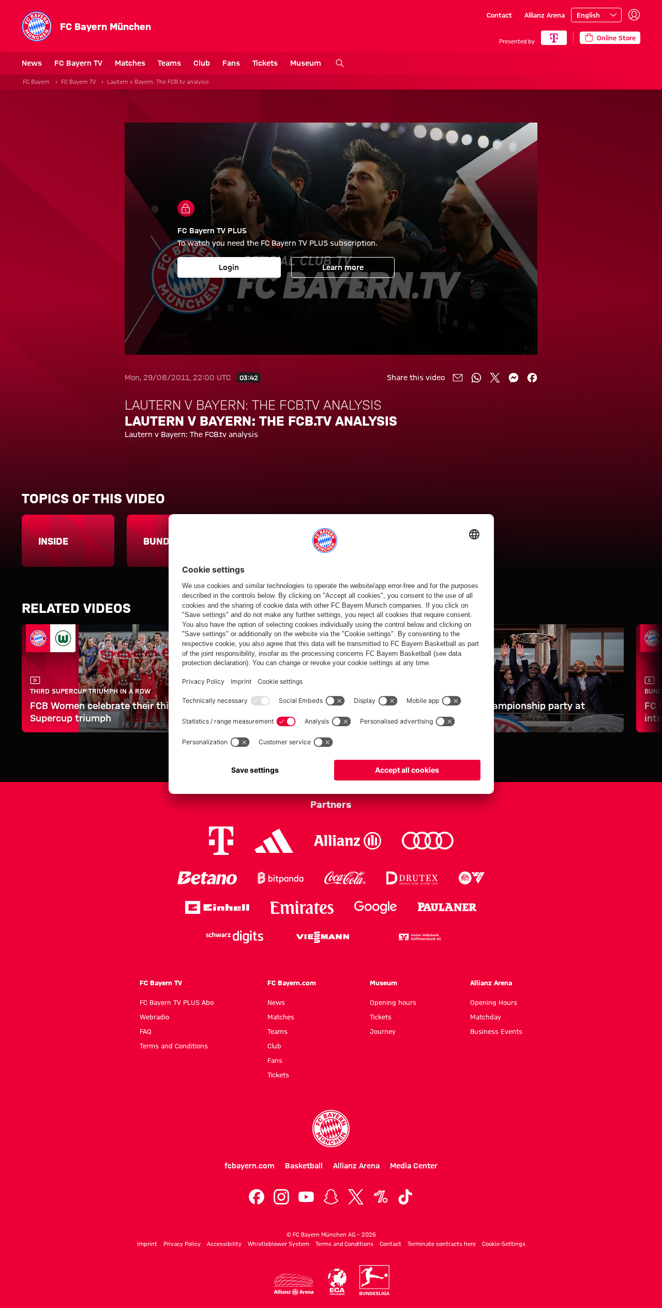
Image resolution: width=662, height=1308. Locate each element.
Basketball (304, 1166)
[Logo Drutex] (412, 877)
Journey (383, 1031)
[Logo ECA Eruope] (337, 1282)
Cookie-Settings (503, 1244)
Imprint (147, 1244)
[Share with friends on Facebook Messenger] (513, 377)
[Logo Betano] (207, 877)
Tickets (265, 63)
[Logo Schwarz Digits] (234, 936)
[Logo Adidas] (273, 841)
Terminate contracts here (442, 1244)
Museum (305, 63)
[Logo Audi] (428, 841)
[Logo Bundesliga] (374, 1280)
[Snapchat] (331, 1197)
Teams (169, 63)
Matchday (485, 1016)
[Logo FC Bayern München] (331, 1128)
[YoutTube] (306, 1197)
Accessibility (224, 1244)
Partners (331, 804)
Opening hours (393, 1002)
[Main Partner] (554, 38)
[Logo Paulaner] (447, 907)
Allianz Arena (544, 15)
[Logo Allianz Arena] (294, 1284)
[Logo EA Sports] (471, 877)
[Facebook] (256, 1197)
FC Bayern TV (78, 63)
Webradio (154, 1016)
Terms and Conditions (174, 1045)
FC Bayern (36, 82)
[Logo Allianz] (347, 841)
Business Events (496, 1031)
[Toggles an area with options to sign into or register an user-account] (634, 15)
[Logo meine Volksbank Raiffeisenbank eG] (419, 936)
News (32, 63)
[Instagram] (281, 1197)
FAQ (146, 1031)
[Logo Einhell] (217, 907)
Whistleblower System (278, 1244)
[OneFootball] (380, 1197)
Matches (130, 63)
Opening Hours (493, 1002)
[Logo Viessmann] (322, 937)
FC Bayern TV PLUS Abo (177, 1002)
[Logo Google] (375, 907)
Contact (499, 15)
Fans (231, 63)
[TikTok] (405, 1197)
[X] (356, 1197)
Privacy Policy (182, 1244)
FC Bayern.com (291, 982)
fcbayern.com (249, 1166)
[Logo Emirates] (302, 907)
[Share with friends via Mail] (458, 377)
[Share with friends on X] (495, 377)
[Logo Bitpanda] (281, 877)
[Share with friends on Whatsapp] (476, 377)
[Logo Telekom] (221, 840)
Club (201, 63)
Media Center (414, 1166)
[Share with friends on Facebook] (532, 377)
